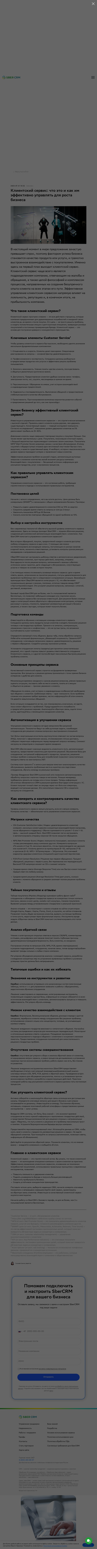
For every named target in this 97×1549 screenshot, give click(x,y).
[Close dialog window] (93, 3)
